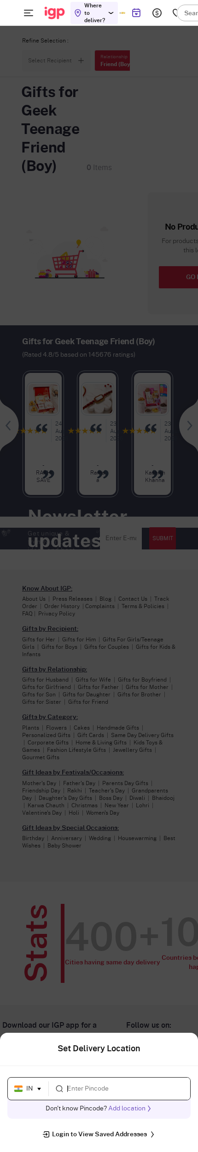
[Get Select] (122, 13)
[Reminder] (136, 13)
